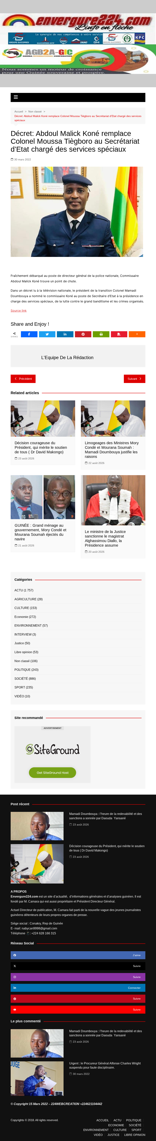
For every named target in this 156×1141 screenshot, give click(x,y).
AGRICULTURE (25, 599)
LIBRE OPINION (134, 1134)
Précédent (25, 378)
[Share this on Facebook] (29, 334)
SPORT (19, 687)
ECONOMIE (116, 1125)
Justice (19, 643)
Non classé (22, 661)
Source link (19, 310)
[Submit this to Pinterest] (83, 334)
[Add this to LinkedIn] (65, 334)
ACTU (18, 590)
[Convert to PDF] (119, 334)
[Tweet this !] (47, 334)
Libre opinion (23, 652)
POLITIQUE (22, 669)
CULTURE (21, 608)
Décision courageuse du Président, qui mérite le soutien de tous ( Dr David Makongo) (41, 447)
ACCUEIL (102, 1120)
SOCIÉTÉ (21, 678)
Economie (21, 616)
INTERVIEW (23, 634)
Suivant (132, 378)
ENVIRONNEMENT (28, 625)
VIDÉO (19, 696)
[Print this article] (101, 334)
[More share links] (137, 334)
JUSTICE (113, 1134)
